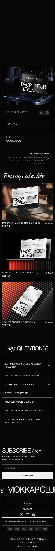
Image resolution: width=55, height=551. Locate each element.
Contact (27, 509)
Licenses (27, 503)
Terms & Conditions (27, 546)
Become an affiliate (35, 539)
